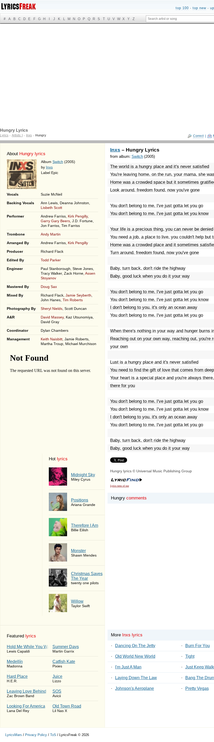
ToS (53, 735)
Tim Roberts (73, 300)
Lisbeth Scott (51, 208)
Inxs (49, 167)
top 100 (182, 8)
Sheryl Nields (51, 308)
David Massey (52, 317)
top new (199, 8)
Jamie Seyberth (78, 295)
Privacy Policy (36, 735)
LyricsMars (13, 735)
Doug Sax (49, 287)
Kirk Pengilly (78, 216)
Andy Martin (51, 234)
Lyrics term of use (119, 485)
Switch (57, 162)
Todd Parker (51, 260)
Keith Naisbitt (51, 339)
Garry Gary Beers (55, 221)
